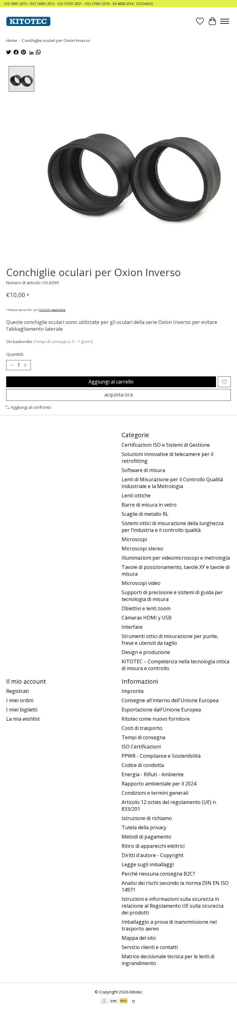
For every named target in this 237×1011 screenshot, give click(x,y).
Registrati (17, 691)
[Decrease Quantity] (12, 365)
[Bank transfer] (114, 1001)
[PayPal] (124, 1001)
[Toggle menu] (224, 21)
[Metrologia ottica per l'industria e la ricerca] (28, 21)
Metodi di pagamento (146, 836)
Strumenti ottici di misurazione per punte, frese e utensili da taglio (170, 639)
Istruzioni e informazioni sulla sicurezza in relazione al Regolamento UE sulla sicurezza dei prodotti (172, 906)
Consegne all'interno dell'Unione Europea (170, 700)
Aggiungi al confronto (31, 407)
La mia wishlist (23, 718)
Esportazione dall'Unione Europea (161, 709)
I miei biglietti (21, 709)
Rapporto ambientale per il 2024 (159, 783)
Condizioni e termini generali (155, 792)
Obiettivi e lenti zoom (146, 608)
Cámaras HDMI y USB (147, 617)
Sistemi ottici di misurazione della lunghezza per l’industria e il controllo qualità (172, 526)
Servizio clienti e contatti (150, 947)
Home (11, 40)
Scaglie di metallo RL (145, 514)
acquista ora (118, 394)
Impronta (132, 691)
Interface (132, 627)
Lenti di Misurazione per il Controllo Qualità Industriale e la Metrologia (172, 483)
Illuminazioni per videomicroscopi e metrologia (176, 557)
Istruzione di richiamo (147, 818)
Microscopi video (141, 583)
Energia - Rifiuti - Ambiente (153, 774)
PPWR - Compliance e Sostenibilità (161, 755)
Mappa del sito (139, 937)
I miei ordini (19, 700)
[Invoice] (104, 1001)
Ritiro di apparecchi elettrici (153, 846)
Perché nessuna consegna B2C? (158, 873)
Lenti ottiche (136, 495)
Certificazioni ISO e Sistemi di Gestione (166, 444)
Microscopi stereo (142, 548)
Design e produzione (146, 652)
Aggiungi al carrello (111, 381)
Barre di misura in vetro (149, 504)
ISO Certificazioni (141, 746)
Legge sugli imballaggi (148, 864)
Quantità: (15, 354)
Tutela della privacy (144, 827)
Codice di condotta (143, 765)
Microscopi (134, 539)
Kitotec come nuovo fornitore (156, 718)
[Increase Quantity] (25, 365)
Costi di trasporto (142, 728)
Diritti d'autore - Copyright (152, 855)
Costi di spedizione (52, 310)
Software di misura (143, 470)
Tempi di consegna (143, 737)
